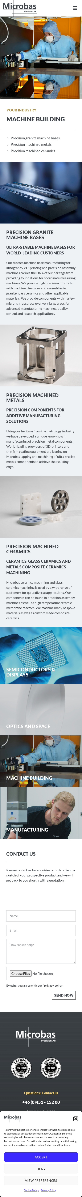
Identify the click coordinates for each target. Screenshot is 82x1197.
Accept (41, 1157)
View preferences (41, 1180)
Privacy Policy (48, 1190)
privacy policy (53, 985)
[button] (76, 1119)
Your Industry (22, 110)
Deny (41, 1169)
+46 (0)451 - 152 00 (41, 1102)
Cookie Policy (31, 1190)
